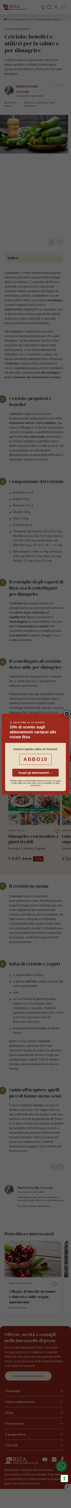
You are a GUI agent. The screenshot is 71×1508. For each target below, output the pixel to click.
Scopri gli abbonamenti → (35, 772)
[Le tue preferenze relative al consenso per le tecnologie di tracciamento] (64, 1478)
